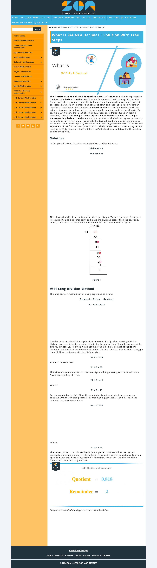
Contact (69, 555)
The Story (25, 17)
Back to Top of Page (78, 550)
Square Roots (128, 17)
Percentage (99, 17)
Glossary (58, 17)
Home (15, 17)
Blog (45, 22)
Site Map (96, 555)
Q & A (37, 22)
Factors (86, 17)
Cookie (78, 555)
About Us (58, 555)
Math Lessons (72, 17)
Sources (106, 555)
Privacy (86, 555)
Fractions (113, 17)
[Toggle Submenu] (41, 57)
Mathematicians (42, 17)
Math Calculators (22, 22)
